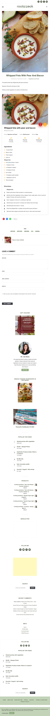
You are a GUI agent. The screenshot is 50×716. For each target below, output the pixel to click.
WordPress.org (25, 633)
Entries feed (25, 629)
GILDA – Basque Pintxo (23, 446)
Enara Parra (16, 605)
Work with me (18, 700)
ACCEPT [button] (12, 713)
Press (26, 700)
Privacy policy (25, 701)
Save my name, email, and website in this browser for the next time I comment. (20, 293)
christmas (26, 231)
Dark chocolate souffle (23, 464)
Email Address (5, 278)
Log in (25, 627)
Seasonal (37, 231)
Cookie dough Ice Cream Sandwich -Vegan (27, 609)
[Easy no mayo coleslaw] (8, 240)
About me (10, 700)
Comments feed (25, 631)
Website (4, 286)
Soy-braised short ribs (29, 614)
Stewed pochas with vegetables (25, 441)
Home (4, 700)
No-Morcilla (20, 459)
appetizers (19, 231)
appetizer (13, 231)
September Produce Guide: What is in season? (26, 452)
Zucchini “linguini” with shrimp (25, 469)
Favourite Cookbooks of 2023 (25, 427)
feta (10, 162)
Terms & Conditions (41, 700)
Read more (25, 370)
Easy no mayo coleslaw (18, 240)
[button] (3, 6)
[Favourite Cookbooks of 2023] (25, 410)
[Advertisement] (25, 567)
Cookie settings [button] (5, 713)
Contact (31, 700)
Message (4, 258)
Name (3, 271)
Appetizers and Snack (34, 79)
